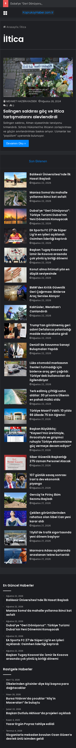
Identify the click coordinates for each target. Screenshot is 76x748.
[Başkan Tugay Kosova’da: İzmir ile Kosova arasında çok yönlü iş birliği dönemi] (15, 255)
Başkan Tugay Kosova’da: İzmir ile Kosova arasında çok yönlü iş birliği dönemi (49, 254)
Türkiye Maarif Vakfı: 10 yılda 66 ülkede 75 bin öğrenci (51, 413)
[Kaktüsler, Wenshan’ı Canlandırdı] (15, 312)
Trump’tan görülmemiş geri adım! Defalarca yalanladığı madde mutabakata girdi (50, 329)
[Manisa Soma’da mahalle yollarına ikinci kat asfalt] (15, 198)
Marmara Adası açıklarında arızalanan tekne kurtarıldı (50, 552)
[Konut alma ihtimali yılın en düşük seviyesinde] (15, 275)
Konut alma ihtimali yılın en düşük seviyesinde (50, 271)
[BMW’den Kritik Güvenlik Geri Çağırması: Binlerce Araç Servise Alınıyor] (15, 293)
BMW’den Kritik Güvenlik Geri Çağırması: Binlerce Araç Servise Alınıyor (47, 291)
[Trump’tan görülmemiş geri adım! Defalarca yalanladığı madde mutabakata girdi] (15, 330)
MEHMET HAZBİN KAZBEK (21, 101)
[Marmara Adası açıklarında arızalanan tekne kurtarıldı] (15, 556)
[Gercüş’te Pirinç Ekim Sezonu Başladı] (15, 500)
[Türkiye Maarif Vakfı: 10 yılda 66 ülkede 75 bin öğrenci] (15, 416)
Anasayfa (12, 27)
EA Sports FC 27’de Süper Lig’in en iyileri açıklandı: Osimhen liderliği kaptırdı (48, 234)
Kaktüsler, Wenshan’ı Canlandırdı (45, 309)
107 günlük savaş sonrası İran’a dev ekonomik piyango (48, 479)
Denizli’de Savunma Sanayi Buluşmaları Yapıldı (50, 347)
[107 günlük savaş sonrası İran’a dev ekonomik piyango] (15, 480)
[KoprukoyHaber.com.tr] (38, 12)
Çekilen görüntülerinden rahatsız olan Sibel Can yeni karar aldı (50, 517)
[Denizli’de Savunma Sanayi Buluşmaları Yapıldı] (15, 350)
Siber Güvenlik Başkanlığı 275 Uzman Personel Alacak (50, 459)
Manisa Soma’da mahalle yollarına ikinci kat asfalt (48, 194)
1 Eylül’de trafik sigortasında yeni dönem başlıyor (50, 534)
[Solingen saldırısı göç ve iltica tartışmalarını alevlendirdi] (38, 77)
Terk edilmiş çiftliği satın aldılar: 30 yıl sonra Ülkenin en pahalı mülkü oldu (49, 395)
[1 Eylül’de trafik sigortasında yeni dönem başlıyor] (15, 538)
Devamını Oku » (16, 143)
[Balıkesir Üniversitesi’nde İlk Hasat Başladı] (15, 180)
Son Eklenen (38, 161)
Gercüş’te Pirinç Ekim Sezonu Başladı (45, 497)
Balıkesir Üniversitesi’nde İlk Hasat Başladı (50, 176)
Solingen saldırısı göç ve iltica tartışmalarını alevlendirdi (33, 114)
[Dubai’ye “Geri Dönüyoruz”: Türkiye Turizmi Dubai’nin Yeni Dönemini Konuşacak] (15, 216)
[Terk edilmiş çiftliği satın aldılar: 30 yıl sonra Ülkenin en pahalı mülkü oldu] (15, 396)
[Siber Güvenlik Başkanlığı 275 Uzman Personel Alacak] (15, 462)
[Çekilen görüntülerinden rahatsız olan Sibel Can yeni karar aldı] (15, 518)
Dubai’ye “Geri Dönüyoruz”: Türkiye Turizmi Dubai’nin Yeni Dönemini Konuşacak (50, 215)
